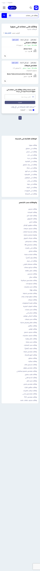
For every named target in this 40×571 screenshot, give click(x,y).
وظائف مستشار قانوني (30, 264)
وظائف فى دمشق (31, 148)
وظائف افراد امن (32, 216)
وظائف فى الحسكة (31, 194)
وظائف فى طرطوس (31, 178)
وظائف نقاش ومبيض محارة (28, 322)
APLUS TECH (28, 49)
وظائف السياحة (32, 212)
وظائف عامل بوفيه (31, 339)
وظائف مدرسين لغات (30, 365)
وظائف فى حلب (32, 155)
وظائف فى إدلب (32, 181)
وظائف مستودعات (31, 284)
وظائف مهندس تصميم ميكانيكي (27, 371)
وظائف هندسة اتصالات (30, 232)
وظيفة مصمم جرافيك (30, 235)
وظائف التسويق (32, 219)
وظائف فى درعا (32, 158)
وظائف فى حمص (31, 152)
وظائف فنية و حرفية (30, 254)
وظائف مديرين (32, 209)
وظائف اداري (33, 222)
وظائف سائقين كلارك (30, 387)
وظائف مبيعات (32, 300)
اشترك (20, 102)
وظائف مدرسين (32, 274)
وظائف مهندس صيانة (30, 352)
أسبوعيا (23, 110)
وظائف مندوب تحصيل (30, 332)
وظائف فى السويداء (31, 191)
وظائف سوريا (33, 145)
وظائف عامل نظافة (31, 271)
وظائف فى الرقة (32, 187)
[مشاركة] (5, 56)
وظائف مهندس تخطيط (30, 293)
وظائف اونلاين (33, 329)
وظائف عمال (33, 277)
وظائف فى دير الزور (31, 171)
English (10, 2)
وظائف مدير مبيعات (31, 319)
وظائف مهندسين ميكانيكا (29, 280)
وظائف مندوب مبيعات (30, 228)
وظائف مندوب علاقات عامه (28, 400)
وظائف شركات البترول (30, 238)
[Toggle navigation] (4, 8)
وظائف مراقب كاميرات (30, 391)
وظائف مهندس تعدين (30, 384)
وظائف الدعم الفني (31, 378)
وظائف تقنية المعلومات (29, 303)
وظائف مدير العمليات (30, 345)
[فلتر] (10, 15)
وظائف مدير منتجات (31, 310)
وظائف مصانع (33, 358)
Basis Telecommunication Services (19, 74)
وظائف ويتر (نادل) (31, 258)
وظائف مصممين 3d (31, 245)
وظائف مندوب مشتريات (30, 335)
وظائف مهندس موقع (30, 368)
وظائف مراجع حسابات (30, 267)
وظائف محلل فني (31, 313)
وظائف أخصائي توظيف (30, 316)
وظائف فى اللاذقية (31, 161)
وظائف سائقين (32, 326)
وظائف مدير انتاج (32, 381)
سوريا (4, 2)
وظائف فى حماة (32, 168)
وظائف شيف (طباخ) (31, 348)
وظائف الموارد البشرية (30, 306)
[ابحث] (4, 15)
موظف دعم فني (30, 42)
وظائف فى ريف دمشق (30, 165)
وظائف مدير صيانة (31, 342)
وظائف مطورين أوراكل (30, 225)
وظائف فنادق (33, 251)
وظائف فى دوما (32, 184)
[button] (30, 8)
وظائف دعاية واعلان (31, 241)
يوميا (30, 110)
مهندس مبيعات (30, 65)
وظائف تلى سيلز (32, 261)
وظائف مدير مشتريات (30, 287)
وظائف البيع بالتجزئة (31, 355)
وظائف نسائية (33, 361)
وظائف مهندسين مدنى (29, 394)
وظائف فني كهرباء (31, 248)
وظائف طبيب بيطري (31, 374)
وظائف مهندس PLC (30, 397)
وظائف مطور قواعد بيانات (29, 297)
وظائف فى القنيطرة (31, 174)
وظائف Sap (33, 290)
